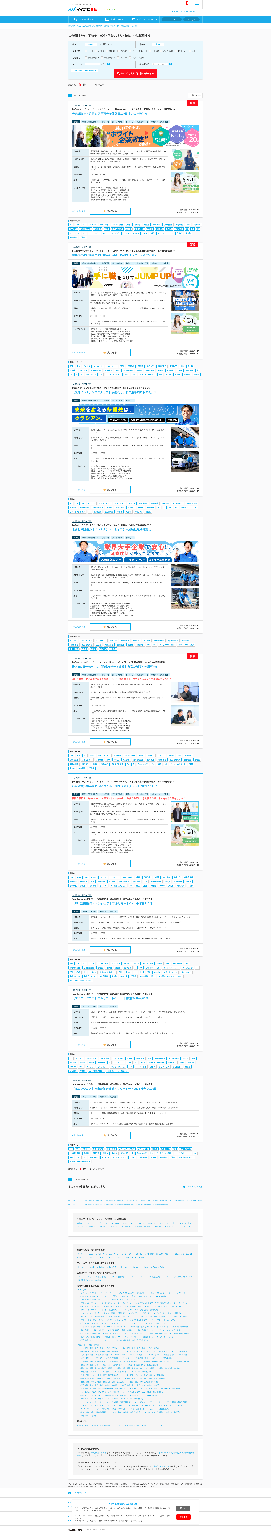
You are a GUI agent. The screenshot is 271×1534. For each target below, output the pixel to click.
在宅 (187, 964)
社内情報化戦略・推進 (180, 1333)
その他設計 (127, 1358)
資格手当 (97, 229)
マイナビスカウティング (153, 1425)
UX (148, 972)
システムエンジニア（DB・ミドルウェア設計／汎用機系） (103, 1313)
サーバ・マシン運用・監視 (170, 1330)
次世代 (179, 233)
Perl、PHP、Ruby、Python (80, 981)
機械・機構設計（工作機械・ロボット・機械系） (136, 1368)
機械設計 (158, 1227)
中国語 (149, 229)
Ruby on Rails (158, 1267)
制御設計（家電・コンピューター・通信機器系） (154, 1358)
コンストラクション (131, 233)
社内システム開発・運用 (90, 1337)
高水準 (190, 366)
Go (135, 1257)
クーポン (117, 756)
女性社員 (187, 760)
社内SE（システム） (86, 1223)
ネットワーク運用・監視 (90, 1333)
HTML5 (94, 1257)
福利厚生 (159, 229)
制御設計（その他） (182, 1362)
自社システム (75, 976)
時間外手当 (84, 508)
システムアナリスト (88, 1293)
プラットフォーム (170, 972)
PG (170, 508)
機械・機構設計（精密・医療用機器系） (143, 1365)
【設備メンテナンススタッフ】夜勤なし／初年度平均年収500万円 (114, 392)
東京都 (188, 233)
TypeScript (93, 1157)
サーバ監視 (172, 1223)
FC (159, 508)
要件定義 (127, 968)
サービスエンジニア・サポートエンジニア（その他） (164, 1406)
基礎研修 (166, 877)
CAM (79, 877)
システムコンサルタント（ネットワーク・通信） (99, 1296)
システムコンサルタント (109, 1227)
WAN (143, 1063)
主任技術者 (109, 512)
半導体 (119, 512)
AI (197, 968)
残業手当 (197, 225)
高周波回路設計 (87, 1355)
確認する (183, 1517)
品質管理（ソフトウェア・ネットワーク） (97, 1340)
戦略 (193, 1058)
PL (84, 233)
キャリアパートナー (171, 968)
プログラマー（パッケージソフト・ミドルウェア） (100, 1323)
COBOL (152, 1223)
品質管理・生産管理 (142, 1227)
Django (135, 1267)
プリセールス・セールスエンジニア (121, 1300)
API (71, 972)
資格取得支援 (85, 229)
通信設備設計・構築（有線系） (93, 1330)
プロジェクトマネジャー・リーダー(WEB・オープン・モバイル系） (107, 1303)
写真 (106, 229)
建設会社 (73, 882)
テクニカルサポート (165, 233)
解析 (94, 1372)
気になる (191, 19)
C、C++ (81, 1254)
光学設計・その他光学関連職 (107, 1358)
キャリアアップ (105, 503)
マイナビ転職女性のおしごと (104, 1425)
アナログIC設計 (153, 1355)
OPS (81, 1067)
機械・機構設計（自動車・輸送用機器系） (97, 1368)
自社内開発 (103, 976)
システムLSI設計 (119, 1355)
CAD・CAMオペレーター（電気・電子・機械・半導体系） (103, 1409)
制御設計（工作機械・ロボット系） (156, 1362)
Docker (73, 1067)
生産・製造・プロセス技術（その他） (144, 1382)
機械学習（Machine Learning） (90, 1280)
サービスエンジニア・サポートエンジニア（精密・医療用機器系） (106, 1402)
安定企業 (97, 512)
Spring (101, 1267)
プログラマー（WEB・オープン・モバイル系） (164, 1306)
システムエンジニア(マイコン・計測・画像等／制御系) (145, 1317)
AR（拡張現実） (154, 1277)
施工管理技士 (178, 503)
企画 (179, 756)
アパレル (93, 225)
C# (135, 972)
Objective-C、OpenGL (183, 1254)
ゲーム (141, 756)
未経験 (169, 229)
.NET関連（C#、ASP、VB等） (170, 976)
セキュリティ (102, 1067)
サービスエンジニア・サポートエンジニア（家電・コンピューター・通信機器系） (112, 1399)
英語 (128, 225)
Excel (92, 756)
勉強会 (118, 968)
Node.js (157, 972)
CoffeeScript (115, 1257)
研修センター (87, 760)
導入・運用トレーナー (158, 1333)
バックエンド (186, 972)
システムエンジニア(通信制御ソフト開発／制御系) (100, 1317)
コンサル (150, 756)
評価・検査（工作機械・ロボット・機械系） (164, 1412)
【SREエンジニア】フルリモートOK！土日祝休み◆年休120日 (111, 998)
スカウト (172, 19)
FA (71, 375)
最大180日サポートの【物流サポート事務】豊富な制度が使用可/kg (114, 666)
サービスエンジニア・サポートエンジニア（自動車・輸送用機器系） (163, 1402)
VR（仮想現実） (118, 1277)
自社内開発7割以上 (147, 976)
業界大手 (156, 225)
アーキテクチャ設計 (164, 1153)
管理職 (146, 225)
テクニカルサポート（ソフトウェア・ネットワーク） (125, 1333)
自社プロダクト (90, 976)
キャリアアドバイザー (111, 233)
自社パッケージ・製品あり (118, 1071)
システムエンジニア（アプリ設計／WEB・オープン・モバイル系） (163, 1303)
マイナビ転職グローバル (129, 1425)
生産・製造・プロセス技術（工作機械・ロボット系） (101, 1378)
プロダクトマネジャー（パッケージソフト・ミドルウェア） (104, 1320)
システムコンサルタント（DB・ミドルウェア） (167, 1293)
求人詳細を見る (79, 211)
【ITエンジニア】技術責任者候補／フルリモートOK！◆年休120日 (114, 1088)
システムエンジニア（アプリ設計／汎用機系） (141, 1310)
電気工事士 (119, 508)
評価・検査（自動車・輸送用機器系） (127, 1412)
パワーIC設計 (86, 1358)
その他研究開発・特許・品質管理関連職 (133, 1340)
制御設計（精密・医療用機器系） (94, 1362)
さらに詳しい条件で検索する (85, 71)
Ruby (128, 972)
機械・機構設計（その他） (170, 1368)
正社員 (128, 229)
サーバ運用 (172, 1063)
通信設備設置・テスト (146, 1330)
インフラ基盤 (141, 1067)
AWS (78, 972)
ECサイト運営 (117, 764)
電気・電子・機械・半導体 (88, 1345)
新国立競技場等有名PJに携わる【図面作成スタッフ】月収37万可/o (114, 786)
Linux (92, 964)
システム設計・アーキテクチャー (137, 1351)
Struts (80, 1267)
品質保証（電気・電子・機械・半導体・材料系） (99, 1385)
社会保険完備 (117, 229)
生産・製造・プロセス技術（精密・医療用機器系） (100, 1375)
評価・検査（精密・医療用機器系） (94, 1412)
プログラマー (104, 1223)
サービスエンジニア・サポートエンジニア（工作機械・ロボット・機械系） (110, 1406)
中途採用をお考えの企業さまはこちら (188, 12)
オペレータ (104, 225)
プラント (161, 756)
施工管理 (73, 229)
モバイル (92, 972)
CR (77, 503)
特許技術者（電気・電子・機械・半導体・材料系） (100, 1351)
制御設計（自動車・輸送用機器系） (124, 1362)
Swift (127, 1257)
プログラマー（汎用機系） (141, 1313)
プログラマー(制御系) (179, 1317)
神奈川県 (73, 237)
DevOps (191, 1063)
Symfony (124, 1267)
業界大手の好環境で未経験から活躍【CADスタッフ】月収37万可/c (114, 255)
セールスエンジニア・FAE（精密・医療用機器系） (100, 1392)
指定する (91, 44)
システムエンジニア (131, 964)
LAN (129, 1063)
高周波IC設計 (169, 1355)
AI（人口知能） (101, 1277)
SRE (130, 1067)
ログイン (186, 7)
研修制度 (179, 225)
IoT (142, 1277)
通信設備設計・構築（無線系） (121, 1330)
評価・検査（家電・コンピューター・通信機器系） (150, 1409)
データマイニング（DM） (184, 1277)
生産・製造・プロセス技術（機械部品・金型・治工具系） (103, 1382)
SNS (145, 233)
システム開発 (148, 964)
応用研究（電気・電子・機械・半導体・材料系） (141, 1348)
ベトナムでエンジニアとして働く (179, 1227)
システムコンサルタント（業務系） (131, 1293)
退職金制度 (139, 229)
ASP (71, 964)
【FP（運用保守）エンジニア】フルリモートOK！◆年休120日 (112, 903)
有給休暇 (179, 229)
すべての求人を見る (194, 1187)
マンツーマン (120, 503)
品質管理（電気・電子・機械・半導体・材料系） (141, 1385)
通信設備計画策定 (181, 1327)
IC (192, 229)
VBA (161, 1223)
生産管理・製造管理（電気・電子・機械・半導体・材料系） (104, 1389)
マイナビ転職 (83, 1425)
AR (131, 886)
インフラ (91, 503)
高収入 (116, 760)
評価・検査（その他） (89, 1416)
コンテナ (90, 1067)
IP (85, 972)
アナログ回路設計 (180, 1351)
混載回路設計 (103, 1355)
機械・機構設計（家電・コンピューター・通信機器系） (102, 1365)
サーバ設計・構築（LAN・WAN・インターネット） (150, 1327)
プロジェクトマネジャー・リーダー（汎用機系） (99, 1310)
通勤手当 (73, 1063)
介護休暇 (137, 225)
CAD (78, 225)
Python (116, 1223)
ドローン (133, 1277)
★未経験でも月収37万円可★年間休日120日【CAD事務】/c (109, 113)
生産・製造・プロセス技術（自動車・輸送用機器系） (145, 1375)
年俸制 (109, 968)
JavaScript (82, 1257)
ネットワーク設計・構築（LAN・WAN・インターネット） (103, 1327)
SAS (167, 1277)
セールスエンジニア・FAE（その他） (145, 1395)
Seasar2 (91, 1267)
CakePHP (112, 1267)
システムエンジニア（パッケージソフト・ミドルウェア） (154, 1320)
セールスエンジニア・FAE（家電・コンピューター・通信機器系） (157, 1389)
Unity (89, 1277)
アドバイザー (94, 233)
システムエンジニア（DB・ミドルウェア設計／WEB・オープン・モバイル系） (111, 1306)
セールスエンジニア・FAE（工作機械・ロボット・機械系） (104, 1395)
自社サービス (164, 1067)
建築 (160, 375)
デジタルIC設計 (136, 1355)
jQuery (145, 1267)
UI (89, 512)
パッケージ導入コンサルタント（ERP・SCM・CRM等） (145, 1296)
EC (84, 225)
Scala (104, 1257)
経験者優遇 (168, 225)
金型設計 (84, 1372)
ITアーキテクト (107, 1293)
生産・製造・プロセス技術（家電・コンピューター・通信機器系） (126, 1372)
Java (91, 1254)
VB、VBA (127, 1254)
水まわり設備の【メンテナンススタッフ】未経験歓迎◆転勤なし (113, 529)
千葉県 (82, 237)
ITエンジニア (75, 233)
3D (71, 225)
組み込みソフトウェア (86, 1227)
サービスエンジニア (188, 508)
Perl (142, 972)
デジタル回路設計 (162, 1351)
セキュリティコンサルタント (92, 1300)
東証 (152, 233)
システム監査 (186, 1223)
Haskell (143, 1257)
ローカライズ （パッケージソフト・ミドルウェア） (145, 1323)
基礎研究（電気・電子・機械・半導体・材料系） (99, 1348)
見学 (188, 225)
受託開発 (127, 1227)
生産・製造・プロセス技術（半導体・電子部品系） (146, 1378)
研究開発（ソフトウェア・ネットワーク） (121, 1337)
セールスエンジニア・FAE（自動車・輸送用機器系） (145, 1392)
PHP (121, 972)
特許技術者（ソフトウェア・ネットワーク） (158, 1337)
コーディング (188, 968)
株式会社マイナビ (99, 1453)
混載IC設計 (183, 1355)
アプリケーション (153, 968)
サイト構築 (116, 964)
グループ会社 (117, 225)
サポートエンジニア (77, 512)
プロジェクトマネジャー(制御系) (168, 1313)
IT (198, 229)
